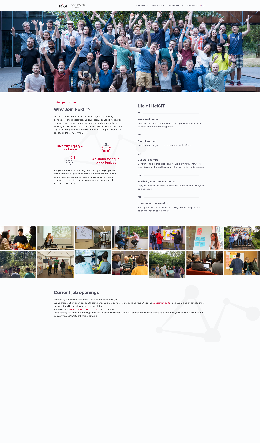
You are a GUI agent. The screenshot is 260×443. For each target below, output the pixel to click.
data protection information (84, 309)
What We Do (157, 5)
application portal (162, 302)
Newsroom (191, 5)
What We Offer (174, 5)
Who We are (141, 5)
